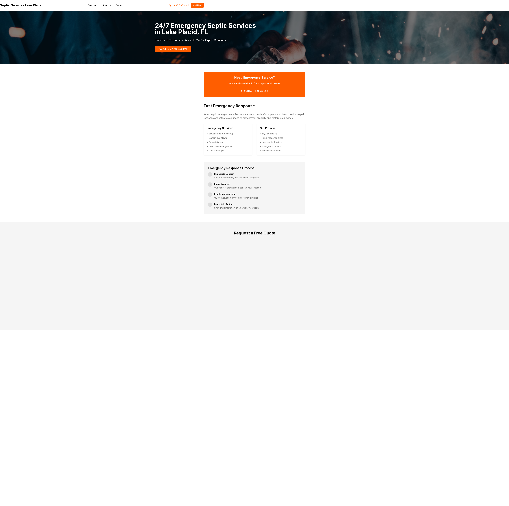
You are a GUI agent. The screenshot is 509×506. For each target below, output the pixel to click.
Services (92, 5)
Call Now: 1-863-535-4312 (175, 49)
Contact (119, 5)
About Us (107, 5)
